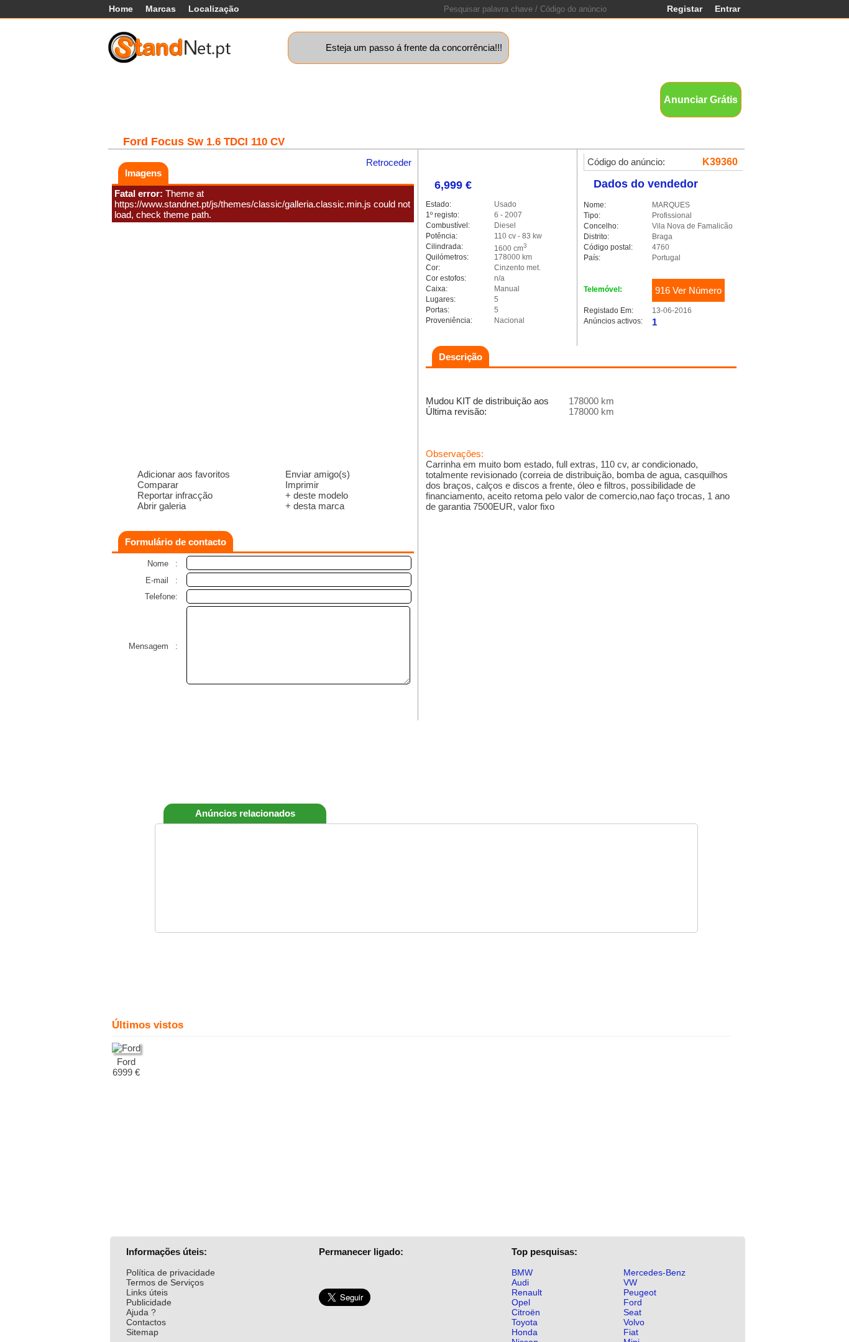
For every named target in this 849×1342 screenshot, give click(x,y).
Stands (559, 99)
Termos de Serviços (165, 1282)
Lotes (480, 99)
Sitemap (142, 1332)
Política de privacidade (170, 1272)
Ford (632, 1302)
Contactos (146, 1322)
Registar (684, 9)
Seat (632, 1312)
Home (121, 9)
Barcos (441, 99)
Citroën (526, 1312)
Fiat (630, 1332)
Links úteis (147, 1292)
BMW (522, 1272)
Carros (176, 99)
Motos (339, 99)
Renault (527, 1292)
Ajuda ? (141, 1312)
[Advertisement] (426, 759)
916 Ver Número (688, 290)
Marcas (160, 9)
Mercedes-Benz (654, 1272)
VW (630, 1282)
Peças (518, 99)
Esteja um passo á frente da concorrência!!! (414, 47)
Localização (213, 9)
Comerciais (228, 99)
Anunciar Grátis (701, 99)
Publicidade (149, 1302)
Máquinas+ (290, 99)
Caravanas (389, 99)
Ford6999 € (126, 1066)
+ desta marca (314, 506)
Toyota (525, 1322)
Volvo (634, 1322)
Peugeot (639, 1292)
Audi (520, 1282)
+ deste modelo (316, 495)
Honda (525, 1332)
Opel (521, 1302)
